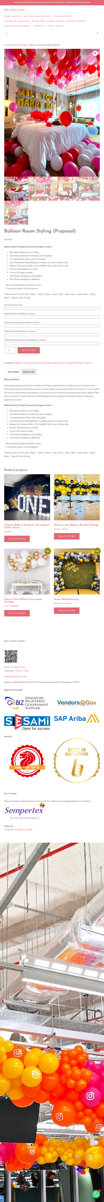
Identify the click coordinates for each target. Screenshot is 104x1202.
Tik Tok (29, 829)
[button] (95, 53)
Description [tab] (13, 371)
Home (7, 45)
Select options (17, 539)
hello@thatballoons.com (15, 676)
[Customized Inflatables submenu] (30, 26)
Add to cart (28, 350)
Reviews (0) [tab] (28, 371)
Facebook (8, 829)
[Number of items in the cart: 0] (97, 33)
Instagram (19, 829)
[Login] (6, 33)
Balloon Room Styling (62, 362)
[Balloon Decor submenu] (72, 16)
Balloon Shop (14, 10)
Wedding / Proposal (82, 362)
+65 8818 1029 (18, 667)
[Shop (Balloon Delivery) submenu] (51, 16)
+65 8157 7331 (21, 670)
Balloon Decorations (24, 362)
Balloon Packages (20, 45)
